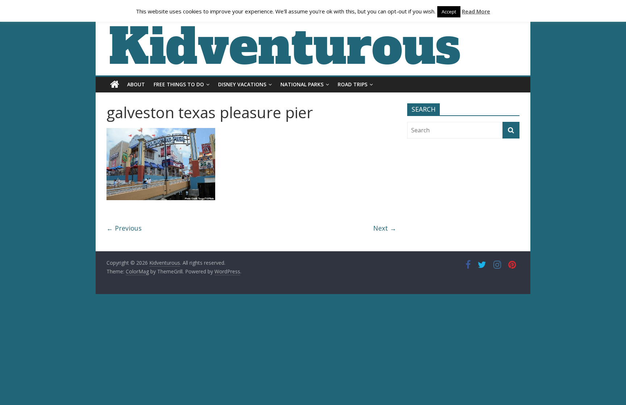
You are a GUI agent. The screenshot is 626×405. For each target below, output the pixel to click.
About (136, 84)
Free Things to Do (179, 84)
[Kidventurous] (115, 84)
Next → (384, 228)
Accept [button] (449, 11)
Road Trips (352, 84)
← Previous (124, 228)
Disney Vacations (242, 84)
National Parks (302, 84)
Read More (476, 11)
